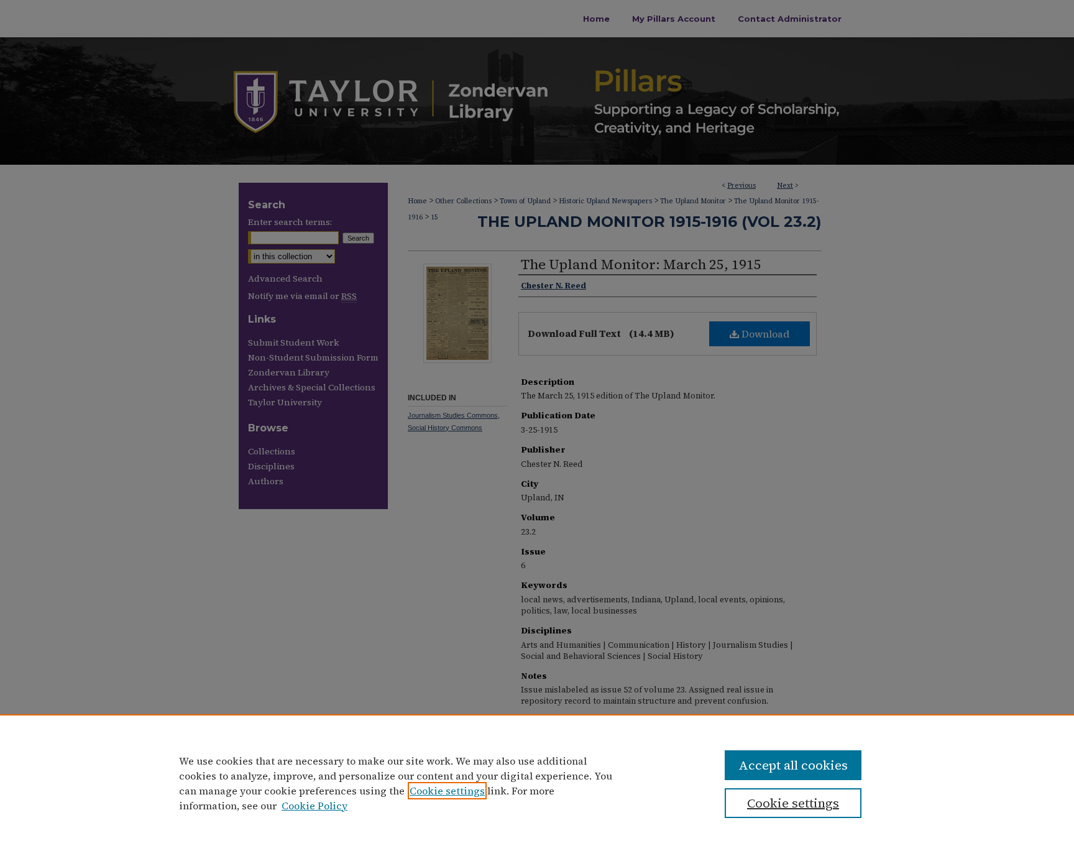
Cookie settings (447, 791)
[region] (537, 782)
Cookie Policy (314, 805)
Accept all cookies (793, 765)
